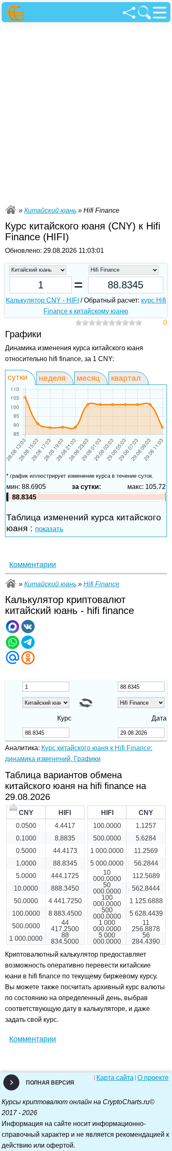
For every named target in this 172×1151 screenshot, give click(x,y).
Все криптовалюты (11, 209)
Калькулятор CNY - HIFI (42, 300)
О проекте (153, 1077)
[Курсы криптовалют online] (17, 13)
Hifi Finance (101, 584)
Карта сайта (115, 1077)
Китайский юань (50, 210)
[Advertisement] (86, 112)
